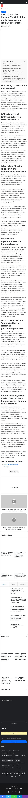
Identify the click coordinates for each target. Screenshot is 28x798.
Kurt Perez (23, 755)
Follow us (3, 728)
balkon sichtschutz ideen (14, 750)
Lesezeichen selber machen (7, 760)
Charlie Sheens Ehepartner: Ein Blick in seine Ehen (7, 575)
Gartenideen (12, 753)
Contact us (11, 788)
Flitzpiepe (6, 467)
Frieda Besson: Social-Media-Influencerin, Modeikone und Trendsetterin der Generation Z (20, 555)
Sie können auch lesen (8, 81)
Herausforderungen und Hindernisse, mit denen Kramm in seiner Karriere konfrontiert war (14, 79)
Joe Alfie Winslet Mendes (7, 755)
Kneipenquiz (16, 755)
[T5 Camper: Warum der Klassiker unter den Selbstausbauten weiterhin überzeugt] (5, 592)
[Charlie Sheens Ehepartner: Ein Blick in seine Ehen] (7, 566)
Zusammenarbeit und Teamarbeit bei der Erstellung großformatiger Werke (12, 75)
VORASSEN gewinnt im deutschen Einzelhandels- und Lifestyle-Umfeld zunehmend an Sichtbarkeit (18, 600)
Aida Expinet (4, 750)
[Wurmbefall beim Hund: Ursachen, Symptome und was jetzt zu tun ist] (23, 716)
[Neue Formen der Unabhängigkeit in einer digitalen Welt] (5, 628)
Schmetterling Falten (6, 765)
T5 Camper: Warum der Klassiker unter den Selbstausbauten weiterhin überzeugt (17, 591)
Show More (14, 723)
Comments (22, 584)
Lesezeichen (13, 758)
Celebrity (8, 8)
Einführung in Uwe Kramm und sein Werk (12, 63)
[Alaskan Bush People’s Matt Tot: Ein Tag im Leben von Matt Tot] (7, 545)
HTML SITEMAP (18, 788)
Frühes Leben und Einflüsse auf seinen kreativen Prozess (12, 66)
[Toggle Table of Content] (23, 62)
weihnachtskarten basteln (16, 767)
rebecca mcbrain (12, 762)
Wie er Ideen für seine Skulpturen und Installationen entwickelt (12, 69)
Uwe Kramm (4, 407)
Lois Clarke (17, 760)
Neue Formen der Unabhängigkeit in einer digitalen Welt (16, 626)
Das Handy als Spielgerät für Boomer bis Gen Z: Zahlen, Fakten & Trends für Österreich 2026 (17, 618)
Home (3, 8)
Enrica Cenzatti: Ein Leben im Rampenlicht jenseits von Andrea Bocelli (20, 576)
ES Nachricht (4, 26)
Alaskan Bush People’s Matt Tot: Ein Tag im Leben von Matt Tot (7, 554)
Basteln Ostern (5, 753)
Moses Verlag (4, 762)
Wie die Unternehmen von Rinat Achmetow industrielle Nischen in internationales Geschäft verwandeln (17, 609)
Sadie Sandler (21, 762)
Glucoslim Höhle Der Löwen (11, 464)
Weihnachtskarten (5, 767)
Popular (13, 584)
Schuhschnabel (15, 765)
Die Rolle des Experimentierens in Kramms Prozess (12, 72)
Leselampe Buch (5, 758)
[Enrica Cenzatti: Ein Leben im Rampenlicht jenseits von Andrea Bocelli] (21, 566)
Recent (4, 584)
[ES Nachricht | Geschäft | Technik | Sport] (9, 2)
